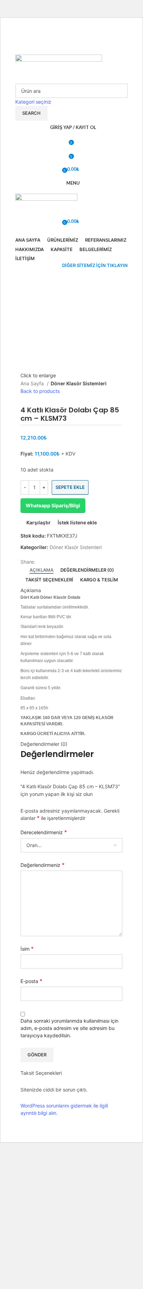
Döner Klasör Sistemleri (79, 383)
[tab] (41, 570)
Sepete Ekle (70, 487)
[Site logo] (58, 67)
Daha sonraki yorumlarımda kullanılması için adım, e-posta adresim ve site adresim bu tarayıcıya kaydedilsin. (69, 1028)
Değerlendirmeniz (42, 864)
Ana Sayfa (32, 383)
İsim (27, 948)
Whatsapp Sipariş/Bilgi (53, 505)
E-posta (31, 980)
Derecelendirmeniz (43, 832)
